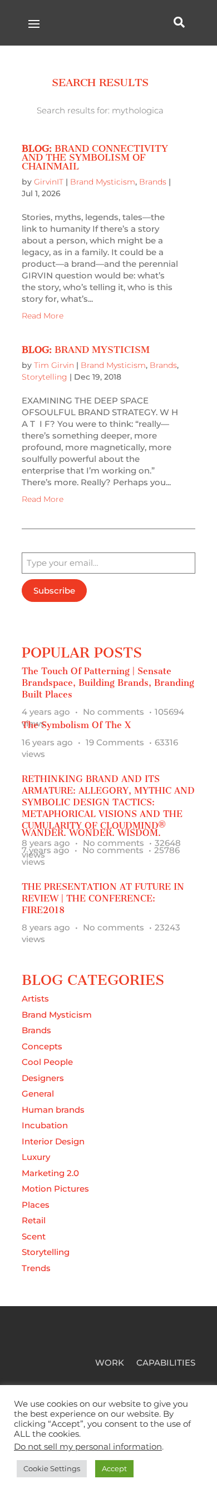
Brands (152, 182)
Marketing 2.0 (50, 1173)
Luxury (36, 1157)
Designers (43, 1078)
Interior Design (53, 1141)
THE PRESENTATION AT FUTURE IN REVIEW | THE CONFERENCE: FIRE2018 (103, 898)
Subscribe (54, 590)
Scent (34, 1236)
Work (109, 1363)
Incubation (45, 1125)
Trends (36, 1268)
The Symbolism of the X (76, 725)
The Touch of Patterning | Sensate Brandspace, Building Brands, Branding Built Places (108, 683)
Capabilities (165, 1363)
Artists (35, 998)
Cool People (47, 1062)
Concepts (42, 1046)
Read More (42, 316)
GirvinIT (48, 182)
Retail (34, 1220)
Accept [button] (114, 1468)
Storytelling (44, 377)
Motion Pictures (55, 1188)
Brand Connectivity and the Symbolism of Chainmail (95, 157)
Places (36, 1204)
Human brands (53, 1109)
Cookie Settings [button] (51, 1468)
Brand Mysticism (102, 182)
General (38, 1093)
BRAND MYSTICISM (86, 349)
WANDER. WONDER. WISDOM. (91, 833)
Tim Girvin (54, 365)
